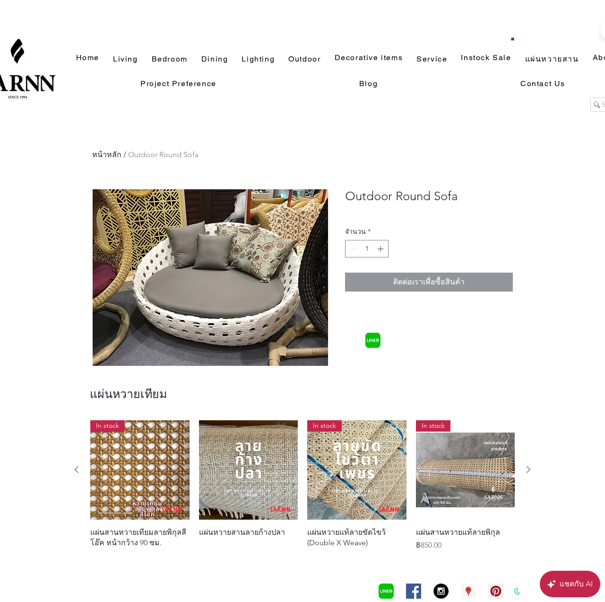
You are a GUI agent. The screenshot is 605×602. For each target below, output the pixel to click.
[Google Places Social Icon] (468, 591)
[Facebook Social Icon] (413, 591)
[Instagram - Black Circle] (441, 591)
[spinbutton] (366, 248)
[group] (302, 485)
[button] (512, 38)
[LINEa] (372, 340)
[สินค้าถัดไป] (528, 469)
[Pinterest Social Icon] (495, 591)
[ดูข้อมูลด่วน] (248, 470)
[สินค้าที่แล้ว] (76, 469)
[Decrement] (352, 248)
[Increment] (381, 248)
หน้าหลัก (106, 154)
